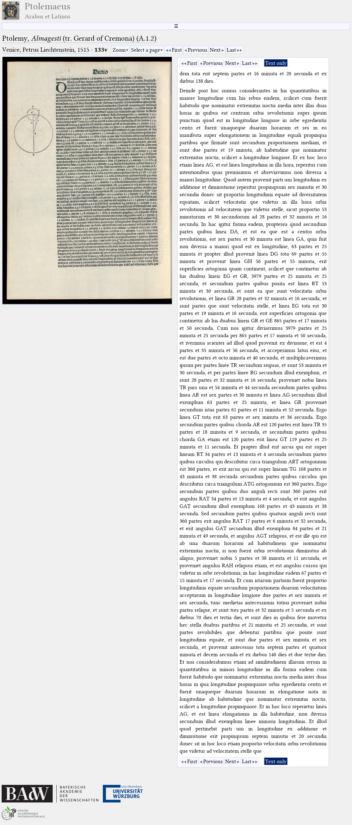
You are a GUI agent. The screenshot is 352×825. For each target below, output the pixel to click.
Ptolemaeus (47, 10)
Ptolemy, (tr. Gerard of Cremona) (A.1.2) (79, 38)
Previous (197, 50)
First (177, 50)
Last (231, 50)
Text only (276, 63)
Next (215, 50)
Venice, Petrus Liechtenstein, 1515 (45, 49)
